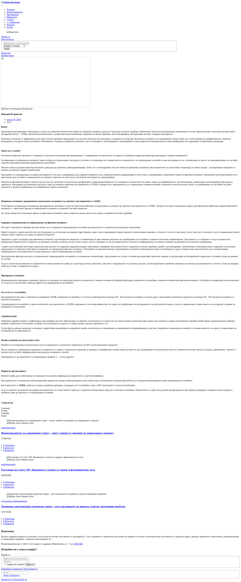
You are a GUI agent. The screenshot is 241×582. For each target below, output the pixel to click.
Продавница (13, 14)
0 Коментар (8, 450)
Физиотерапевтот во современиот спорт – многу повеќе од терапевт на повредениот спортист (57, 433)
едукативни (6, 501)
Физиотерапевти (15, 12)
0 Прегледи (8, 448)
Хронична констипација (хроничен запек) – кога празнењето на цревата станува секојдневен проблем (63, 506)
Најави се (5, 37)
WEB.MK (78, 544)
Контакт (11, 25)
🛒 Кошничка (13, 22)
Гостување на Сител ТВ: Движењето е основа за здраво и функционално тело (48, 469)
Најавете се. (6, 579)
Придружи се (7, 39)
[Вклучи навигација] (2, 5)
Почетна (11, 9)
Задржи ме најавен (15, 564)
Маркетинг (12, 17)
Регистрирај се (31, 569)
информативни (8, 428)
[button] (120, 408)
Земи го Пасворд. (11, 575)
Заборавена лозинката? (12, 569)
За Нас (10, 27)
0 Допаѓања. (9, 445)
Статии (10, 19)
